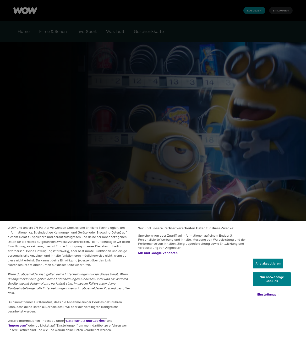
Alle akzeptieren (268, 263)
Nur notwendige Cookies (272, 279)
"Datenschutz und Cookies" (86, 321)
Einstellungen (268, 294)
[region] (153, 279)
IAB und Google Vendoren (158, 253)
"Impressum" (18, 325)
